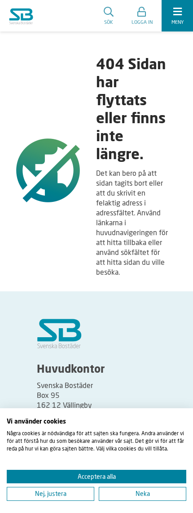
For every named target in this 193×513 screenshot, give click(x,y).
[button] (142, 15)
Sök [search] (108, 22)
